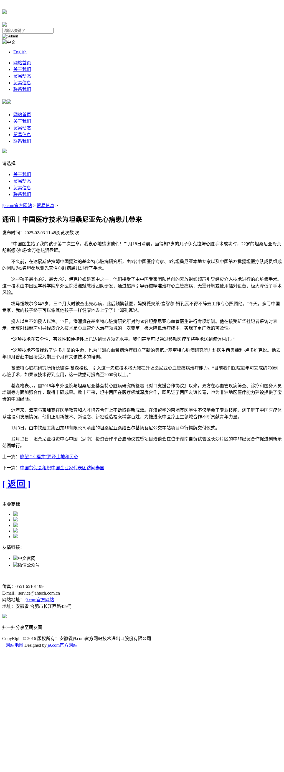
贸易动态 (22, 76)
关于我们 (22, 69)
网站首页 (22, 62)
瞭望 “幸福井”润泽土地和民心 (49, 456)
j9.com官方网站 (17, 205)
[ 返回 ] (16, 484)
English (20, 52)
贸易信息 (22, 82)
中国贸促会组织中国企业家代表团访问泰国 (62, 467)
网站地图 (14, 645)
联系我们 (22, 89)
